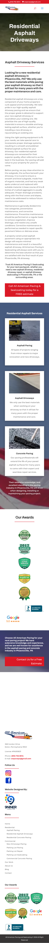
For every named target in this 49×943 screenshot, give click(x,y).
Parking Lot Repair (15, 851)
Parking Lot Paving (15, 848)
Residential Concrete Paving (19, 837)
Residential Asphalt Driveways (20, 834)
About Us (9, 866)
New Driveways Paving (16, 844)
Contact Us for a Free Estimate (29, 661)
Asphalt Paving (13, 830)
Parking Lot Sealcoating (17, 855)
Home (7, 824)
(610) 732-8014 (17, 756)
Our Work (9, 862)
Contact (8, 873)
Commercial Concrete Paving (19, 858)
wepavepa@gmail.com (21, 759)
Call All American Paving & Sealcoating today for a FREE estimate (25, 290)
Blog (7, 869)
